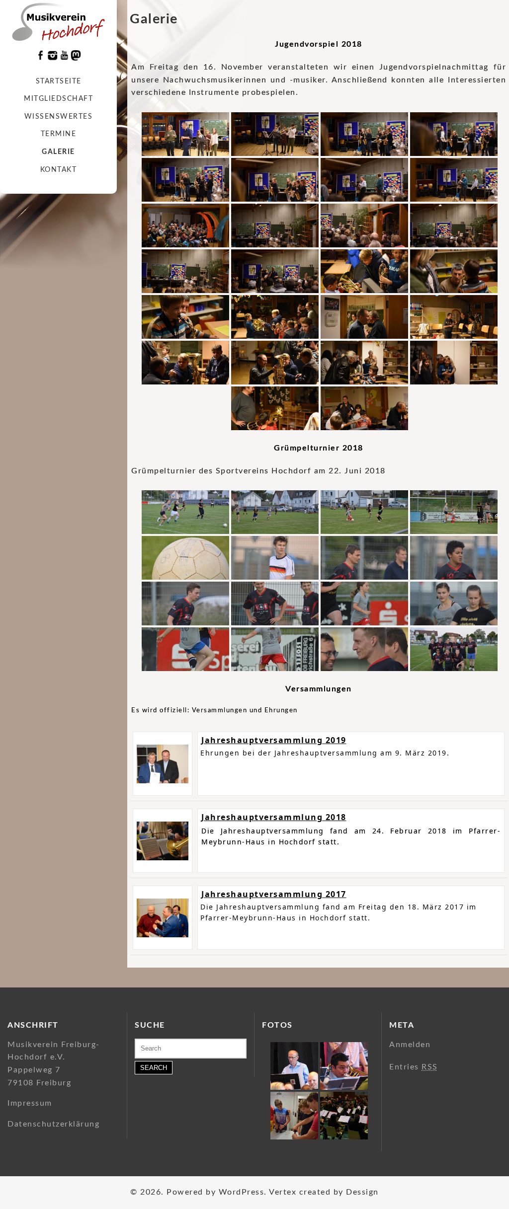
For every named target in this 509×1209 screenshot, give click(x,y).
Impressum (29, 1103)
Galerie (58, 152)
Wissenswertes (58, 116)
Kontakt (58, 169)
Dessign (362, 1192)
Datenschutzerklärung (53, 1124)
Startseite (59, 81)
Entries (413, 1067)
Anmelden (409, 1045)
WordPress (241, 1192)
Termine (59, 134)
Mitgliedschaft (58, 98)
